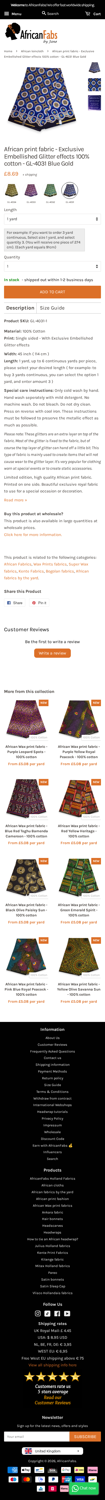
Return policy (52, 1078)
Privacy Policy (52, 1118)
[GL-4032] (50, 190)
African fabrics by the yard (53, 1192)
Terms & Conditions (52, 1092)
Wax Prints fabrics (50, 564)
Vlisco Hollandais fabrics (53, 1293)
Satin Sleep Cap (52, 1286)
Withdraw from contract (52, 1098)
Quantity (12, 257)
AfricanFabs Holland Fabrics (52, 1178)
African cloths (52, 1185)
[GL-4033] (30, 190)
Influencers (52, 1152)
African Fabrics (18, 564)
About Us (53, 1038)
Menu (16, 14)
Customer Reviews (52, 1044)
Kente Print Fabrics (52, 1253)
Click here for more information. (33, 534)
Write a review (52, 653)
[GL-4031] (69, 190)
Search (52, 1159)
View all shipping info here (53, 1365)
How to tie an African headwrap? (52, 1239)
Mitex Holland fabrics (52, 1266)
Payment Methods (52, 1071)
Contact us (52, 1058)
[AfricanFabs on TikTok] (47, 1315)
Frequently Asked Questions (52, 1051)
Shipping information (53, 1064)
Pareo (52, 1273)
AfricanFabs (66, 1461)
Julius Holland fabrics (52, 1246)
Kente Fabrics (31, 571)
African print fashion (52, 1199)
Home (8, 51)
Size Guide (52, 308)
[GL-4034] (11, 190)
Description (20, 308)
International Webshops (52, 1105)
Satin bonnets (52, 1279)
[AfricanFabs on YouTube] (67, 1315)
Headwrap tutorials (52, 1112)
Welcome (17, 5)
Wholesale (52, 1132)
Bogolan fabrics (60, 571)
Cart (96, 14)
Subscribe (85, 1436)
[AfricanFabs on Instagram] (38, 1315)
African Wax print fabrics (52, 1205)
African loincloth (32, 51)
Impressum (52, 1125)
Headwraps (52, 1232)
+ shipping (30, 174)
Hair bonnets (52, 1219)
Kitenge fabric (52, 1259)
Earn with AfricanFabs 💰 (53, 1145)
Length (10, 209)
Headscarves (52, 1225)
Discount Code (52, 1139)
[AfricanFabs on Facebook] (57, 1315)
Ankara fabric (52, 1212)
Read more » (15, 500)
